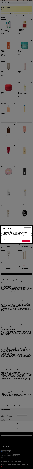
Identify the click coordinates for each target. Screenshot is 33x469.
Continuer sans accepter (27, 227)
